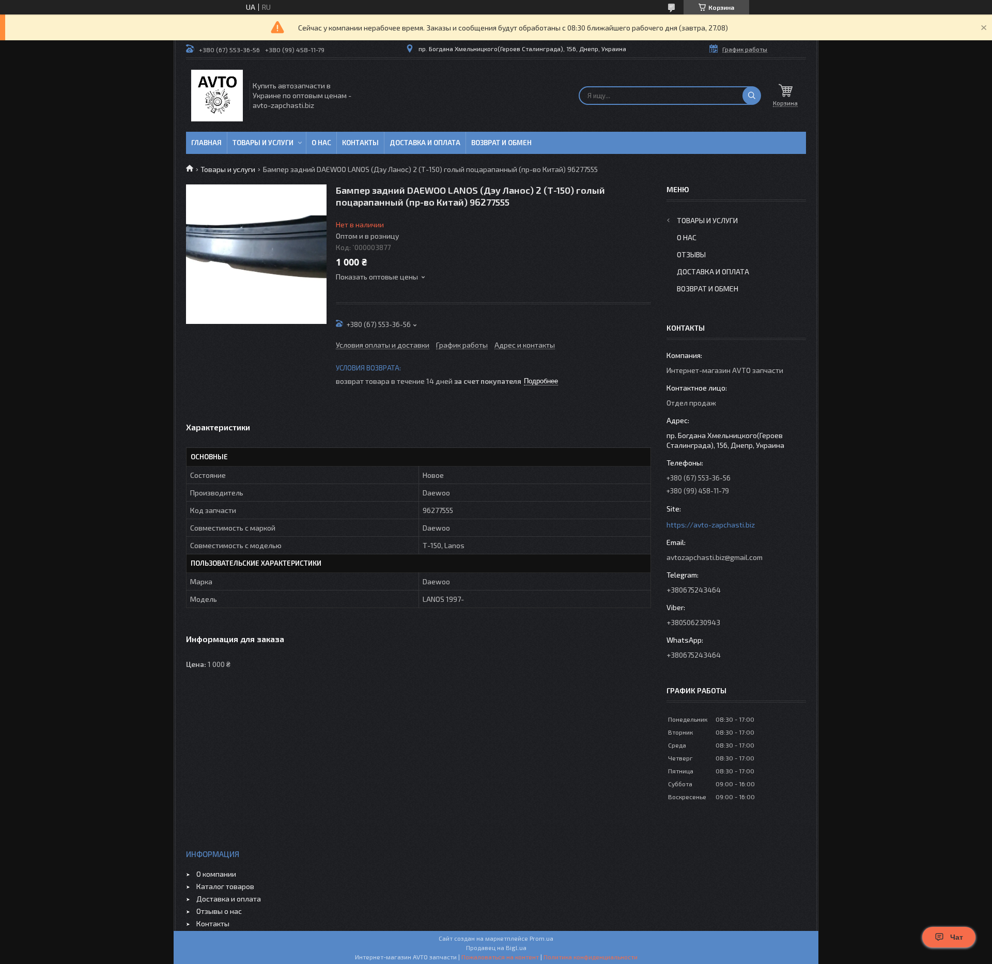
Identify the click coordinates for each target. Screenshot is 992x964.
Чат (956, 937)
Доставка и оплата (425, 142)
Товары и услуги (263, 142)
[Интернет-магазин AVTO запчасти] (217, 95)
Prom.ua (541, 938)
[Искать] (751, 95)
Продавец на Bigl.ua (496, 947)
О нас (321, 142)
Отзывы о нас (219, 911)
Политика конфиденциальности (591, 956)
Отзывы (691, 254)
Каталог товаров (225, 886)
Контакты (360, 142)
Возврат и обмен (501, 142)
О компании (216, 873)
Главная (206, 142)
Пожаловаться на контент (500, 956)
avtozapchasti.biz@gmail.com (715, 557)
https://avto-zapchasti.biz (711, 524)
